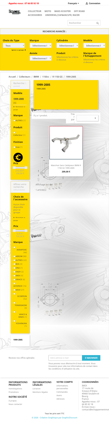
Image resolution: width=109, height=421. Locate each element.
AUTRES (21, 120)
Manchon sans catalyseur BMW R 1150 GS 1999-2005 (66, 166)
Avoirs (59, 395)
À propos (13, 400)
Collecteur (34, 11)
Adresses (60, 399)
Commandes (62, 392)
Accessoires (35, 15)
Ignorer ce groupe (18, 50)
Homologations (15, 388)
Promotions (14, 392)
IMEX (19, 275)
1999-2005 (18, 100)
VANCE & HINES (22, 315)
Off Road (79, 11)
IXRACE (20, 279)
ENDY (20, 271)
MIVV (20, 290)
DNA (19, 268)
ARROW (21, 256)
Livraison (37, 388)
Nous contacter (15, 404)
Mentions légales (40, 392)
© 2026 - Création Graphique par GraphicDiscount (54, 417)
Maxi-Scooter (62, 11)
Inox (19, 147)
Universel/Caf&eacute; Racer (62, 15)
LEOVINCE (19, 286)
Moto (48, 11)
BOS (19, 264)
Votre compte (64, 382)
